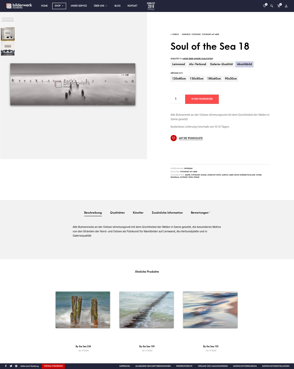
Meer (231, 175)
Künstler (138, 212)
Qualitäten (117, 212)
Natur (236, 175)
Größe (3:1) (177, 73)
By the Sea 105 (210, 346)
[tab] (93, 213)
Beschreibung (93, 212)
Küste (218, 175)
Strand (196, 177)
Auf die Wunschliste (191, 138)
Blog (118, 6)
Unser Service (79, 6)
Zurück (175, 34)
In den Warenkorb (202, 99)
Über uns (99, 6)
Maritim (225, 175)
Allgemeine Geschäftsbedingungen (153, 366)
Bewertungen (200, 212)
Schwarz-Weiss (186, 177)
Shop (58, 6)
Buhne (187, 175)
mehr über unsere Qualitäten (197, 59)
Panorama (175, 177)
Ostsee (259, 175)
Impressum (124, 366)
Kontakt (132, 6)
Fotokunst (196, 34)
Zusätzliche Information (167, 212)
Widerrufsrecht (184, 366)
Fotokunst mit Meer (210, 34)
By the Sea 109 (147, 346)
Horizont (211, 175)
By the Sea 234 (83, 346)
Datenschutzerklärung (245, 366)
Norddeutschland (247, 175)
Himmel (204, 175)
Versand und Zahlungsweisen (213, 366)
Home (44, 6)
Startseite (186, 34)
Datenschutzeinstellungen (275, 366)
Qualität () (192, 59)
